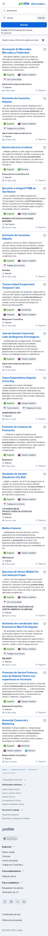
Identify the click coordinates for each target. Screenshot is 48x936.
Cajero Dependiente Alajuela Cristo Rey (19, 379)
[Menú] (3, 3)
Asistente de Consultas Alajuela (16, 100)
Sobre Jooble (8, 852)
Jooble (19, 930)
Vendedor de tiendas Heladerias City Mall (14, 475)
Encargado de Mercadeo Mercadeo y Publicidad (16, 51)
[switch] (44, 40)
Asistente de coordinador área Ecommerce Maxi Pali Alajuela (20, 625)
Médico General (11, 528)
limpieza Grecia (8, 797)
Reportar (42, 90)
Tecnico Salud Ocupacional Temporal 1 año (18, 286)
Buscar (24, 24)
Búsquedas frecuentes (12, 780)
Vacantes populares (10, 815)
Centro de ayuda (10, 860)
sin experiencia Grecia (11, 800)
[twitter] (17, 901)
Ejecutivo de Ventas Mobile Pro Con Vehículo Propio (20, 573)
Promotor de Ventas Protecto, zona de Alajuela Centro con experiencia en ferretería (19, 676)
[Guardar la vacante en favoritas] (45, 49)
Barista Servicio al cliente (17, 147)
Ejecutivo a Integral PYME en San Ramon (19, 190)
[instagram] (11, 901)
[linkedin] (24, 901)
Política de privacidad (12, 920)
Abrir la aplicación (39, 4)
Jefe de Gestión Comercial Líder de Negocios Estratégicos (20, 335)
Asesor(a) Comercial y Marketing (15, 722)
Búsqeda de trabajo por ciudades (16, 818)
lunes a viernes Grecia (11, 793)
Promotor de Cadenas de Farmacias (17, 428)
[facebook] (4, 901)
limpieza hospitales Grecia (13, 804)
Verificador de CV (10, 892)
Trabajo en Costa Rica (12, 864)
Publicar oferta (9, 876)
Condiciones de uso (11, 914)
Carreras (6, 856)
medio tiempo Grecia (11, 789)
